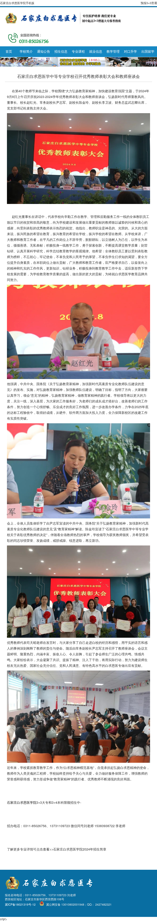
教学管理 (113, 51)
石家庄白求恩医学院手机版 (17, 3)
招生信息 (60, 51)
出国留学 (147, 51)
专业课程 (78, 51)
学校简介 (26, 51)
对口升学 (130, 51)
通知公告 (43, 51)
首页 (9, 51)
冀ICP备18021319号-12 (20, 904)
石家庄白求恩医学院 (21, 802)
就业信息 (95, 51)
